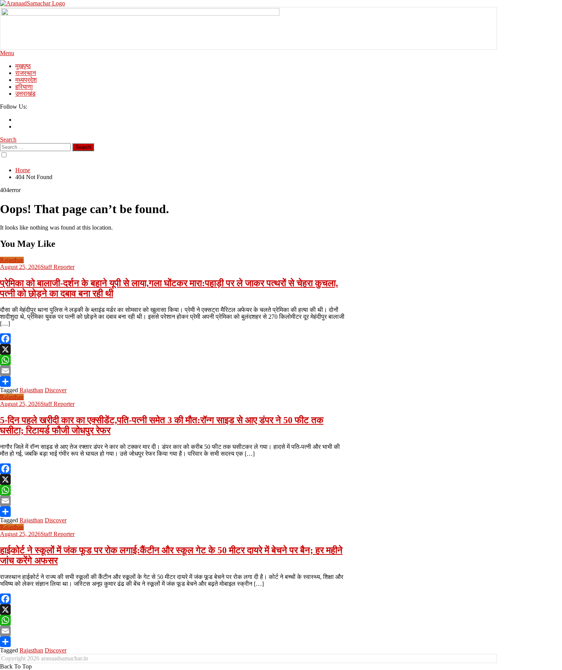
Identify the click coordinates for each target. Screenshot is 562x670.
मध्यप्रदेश (26, 80)
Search (8, 139)
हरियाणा (24, 86)
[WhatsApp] (174, 360)
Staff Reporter (58, 267)
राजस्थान (25, 73)
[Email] (174, 370)
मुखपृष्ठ (23, 66)
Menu (7, 53)
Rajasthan (12, 260)
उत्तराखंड (25, 93)
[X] (174, 349)
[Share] (174, 381)
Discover (56, 390)
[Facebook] (174, 338)
